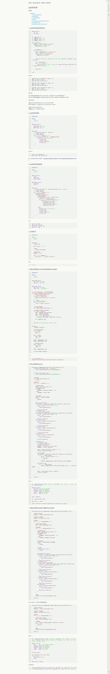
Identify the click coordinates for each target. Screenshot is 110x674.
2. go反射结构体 (34, 16)
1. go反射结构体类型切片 (36, 14)
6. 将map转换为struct (35, 22)
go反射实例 (32, 13)
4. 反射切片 (33, 19)
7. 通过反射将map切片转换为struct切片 (39, 24)
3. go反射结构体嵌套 (35, 18)
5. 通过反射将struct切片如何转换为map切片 (40, 21)
